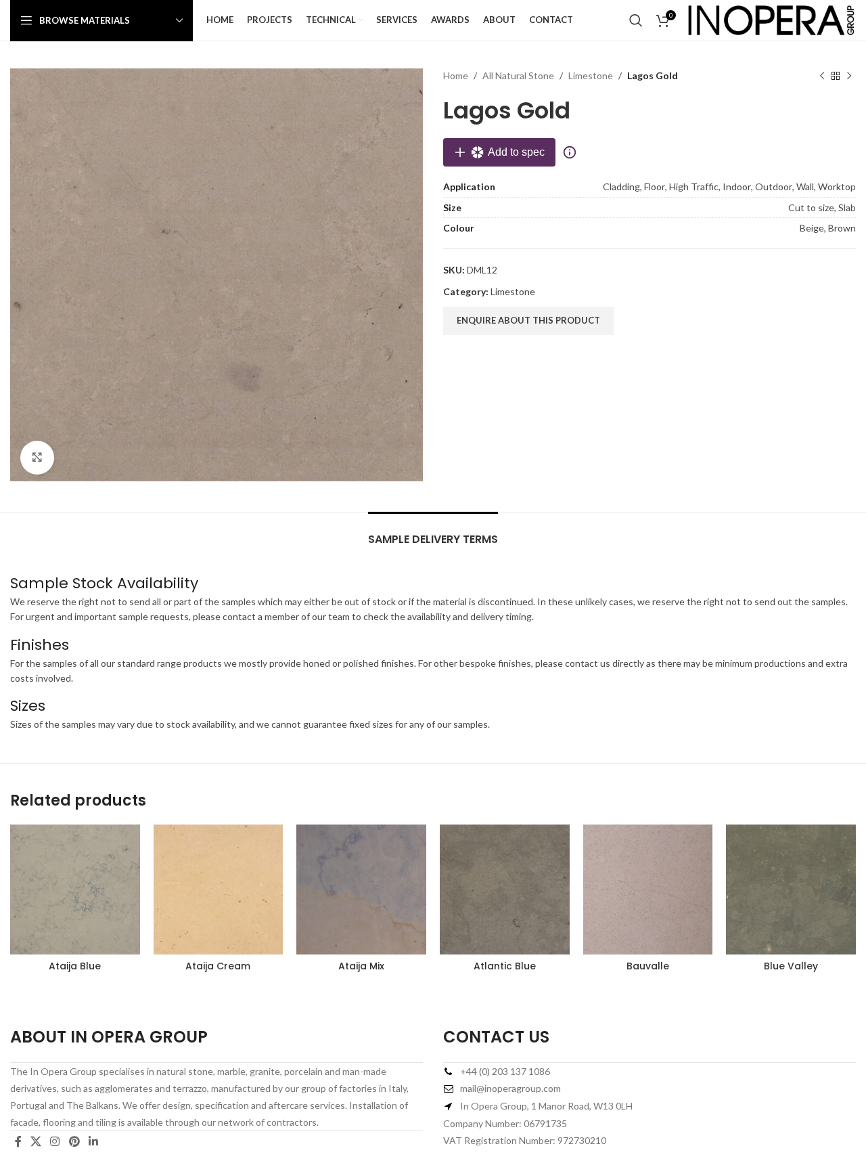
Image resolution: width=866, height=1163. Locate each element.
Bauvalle (647, 966)
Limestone (590, 75)
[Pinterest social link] (74, 1141)
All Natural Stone (518, 75)
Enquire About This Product (528, 320)
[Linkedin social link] (93, 1141)
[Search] (636, 20)
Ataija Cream (217, 966)
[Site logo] (771, 19)
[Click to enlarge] (37, 458)
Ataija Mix (361, 966)
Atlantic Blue (505, 966)
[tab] (433, 532)
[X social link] (35, 1141)
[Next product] (849, 76)
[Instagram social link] (55, 1141)
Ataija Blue (75, 966)
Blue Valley (791, 966)
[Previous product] (822, 76)
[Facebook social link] (18, 1141)
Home (455, 75)
